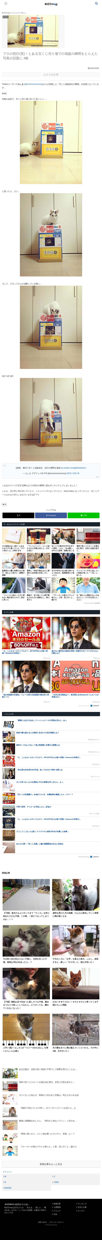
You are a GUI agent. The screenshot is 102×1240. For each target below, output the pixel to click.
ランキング (82, 1204)
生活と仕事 (82, 1207)
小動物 (56, 1182)
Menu (6, 3)
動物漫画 (7, 1188)
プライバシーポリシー (56, 1222)
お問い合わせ (42, 1222)
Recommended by (89, 603)
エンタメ (81, 1211)
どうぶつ (7, 1172)
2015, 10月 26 (73, 473)
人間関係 (57, 1207)
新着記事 (57, 1204)
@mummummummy (34, 84)
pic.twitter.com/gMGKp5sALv (73, 468)
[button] (7, 718)
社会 (55, 1214)
